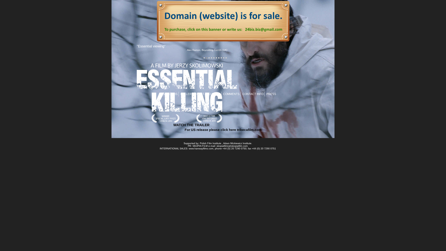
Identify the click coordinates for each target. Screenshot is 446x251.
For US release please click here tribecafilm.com (223, 130)
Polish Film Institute (210, 143)
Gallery (187, 94)
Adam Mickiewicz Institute (237, 143)
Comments (231, 94)
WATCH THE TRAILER (191, 125)
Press (271, 94)
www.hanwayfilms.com (201, 148)
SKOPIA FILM (200, 146)
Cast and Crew (208, 94)
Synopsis (170, 94)
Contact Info (253, 94)
